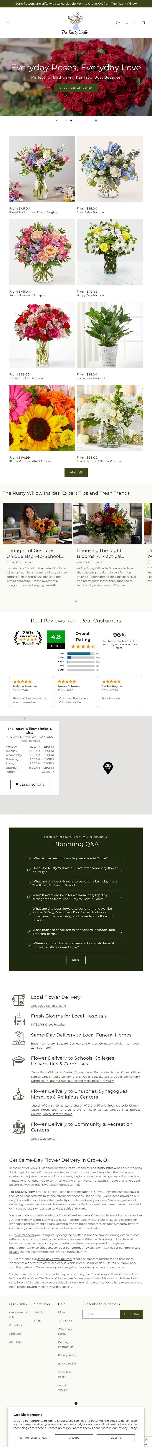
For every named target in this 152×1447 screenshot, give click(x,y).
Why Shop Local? (65, 1331)
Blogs (37, 1320)
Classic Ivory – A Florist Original (99, 461)
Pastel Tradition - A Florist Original (33, 212)
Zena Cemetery (41, 1047)
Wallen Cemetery (127, 1043)
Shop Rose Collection (76, 87)
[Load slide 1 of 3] (66, 120)
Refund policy (67, 1363)
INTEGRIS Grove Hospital (48, 1024)
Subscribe (131, 1314)
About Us (15, 1342)
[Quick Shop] (118, 22)
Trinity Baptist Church (57, 1114)
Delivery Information (66, 1344)
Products (15, 1333)
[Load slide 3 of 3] (77, 120)
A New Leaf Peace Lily (92, 378)
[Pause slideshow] (95, 120)
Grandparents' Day (18, 1314)
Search (38, 1312)
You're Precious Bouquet (26, 378)
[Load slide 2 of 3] (71, 120)
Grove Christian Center (90, 1109)
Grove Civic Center (44, 1138)
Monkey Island (56, 1005)
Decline (116, 1437)
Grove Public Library (56, 1076)
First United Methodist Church (118, 1105)
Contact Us (65, 1320)
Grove (35, 1005)
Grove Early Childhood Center (52, 1072)
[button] (8, 23)
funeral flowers (25, 1235)
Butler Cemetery (42, 1043)
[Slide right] (84, 601)
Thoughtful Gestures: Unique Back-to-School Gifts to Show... (33, 553)
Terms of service (63, 1387)
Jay (42, 1005)
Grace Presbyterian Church (51, 1109)
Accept (74, 1437)
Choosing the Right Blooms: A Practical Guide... (99, 553)
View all (76, 472)
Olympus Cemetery (99, 1043)
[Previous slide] (57, 120)
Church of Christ (42, 1105)
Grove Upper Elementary (121, 1076)
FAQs (61, 1312)
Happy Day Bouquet (91, 295)
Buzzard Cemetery (70, 1043)
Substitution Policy (66, 1374)
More (76, 960)
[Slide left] (68, 601)
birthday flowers (82, 1247)
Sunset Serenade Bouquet (27, 295)
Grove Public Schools (87, 1076)
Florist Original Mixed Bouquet (31, 461)
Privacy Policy (127, 1428)
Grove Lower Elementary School (97, 1072)
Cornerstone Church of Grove (75, 1105)
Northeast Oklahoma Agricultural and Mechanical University (72, 1081)
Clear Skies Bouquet (91, 212)
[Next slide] (86, 120)
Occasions (16, 1325)
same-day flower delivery (54, 1259)
